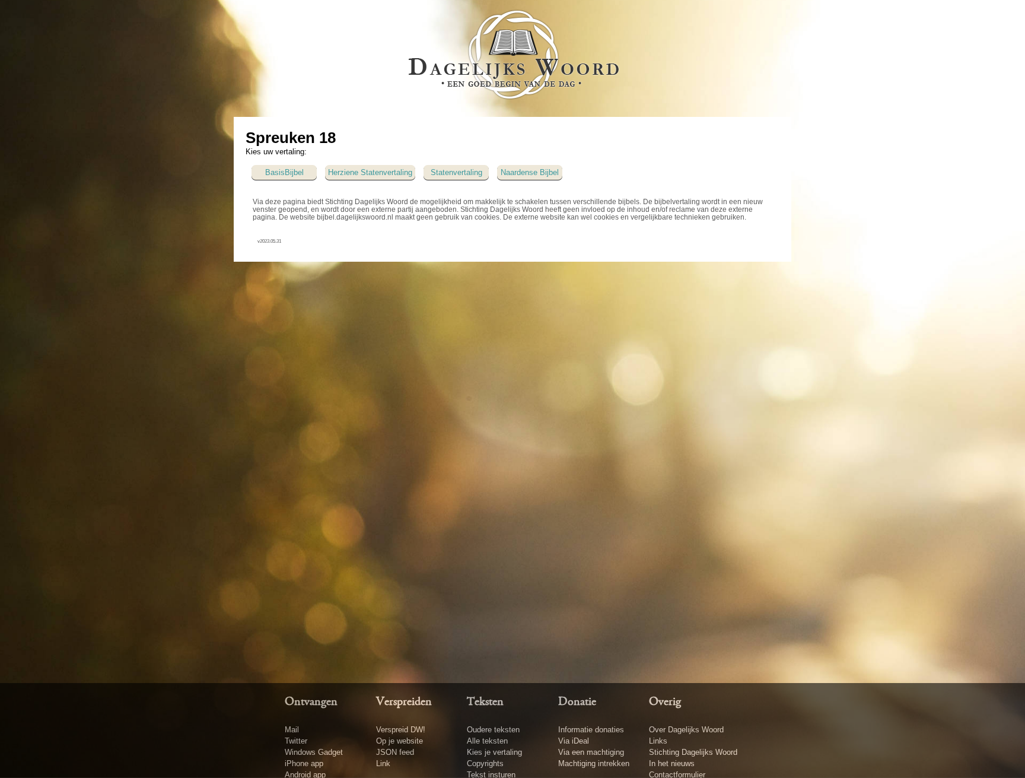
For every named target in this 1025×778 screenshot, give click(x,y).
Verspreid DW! (400, 729)
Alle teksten (487, 740)
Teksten (485, 702)
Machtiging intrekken (593, 763)
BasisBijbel (284, 172)
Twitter (296, 740)
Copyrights (485, 763)
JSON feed (395, 752)
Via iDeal (573, 740)
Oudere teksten (493, 729)
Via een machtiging (591, 752)
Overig (665, 702)
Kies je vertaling (494, 752)
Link (383, 763)
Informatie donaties (591, 729)
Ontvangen (311, 702)
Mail (292, 729)
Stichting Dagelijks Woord (693, 752)
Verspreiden (404, 702)
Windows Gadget (314, 752)
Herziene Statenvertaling (370, 172)
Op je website (399, 740)
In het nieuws (672, 763)
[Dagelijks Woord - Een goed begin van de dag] (513, 57)
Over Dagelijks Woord (686, 729)
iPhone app (304, 763)
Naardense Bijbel (530, 172)
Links (658, 740)
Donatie (577, 702)
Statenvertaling (456, 172)
